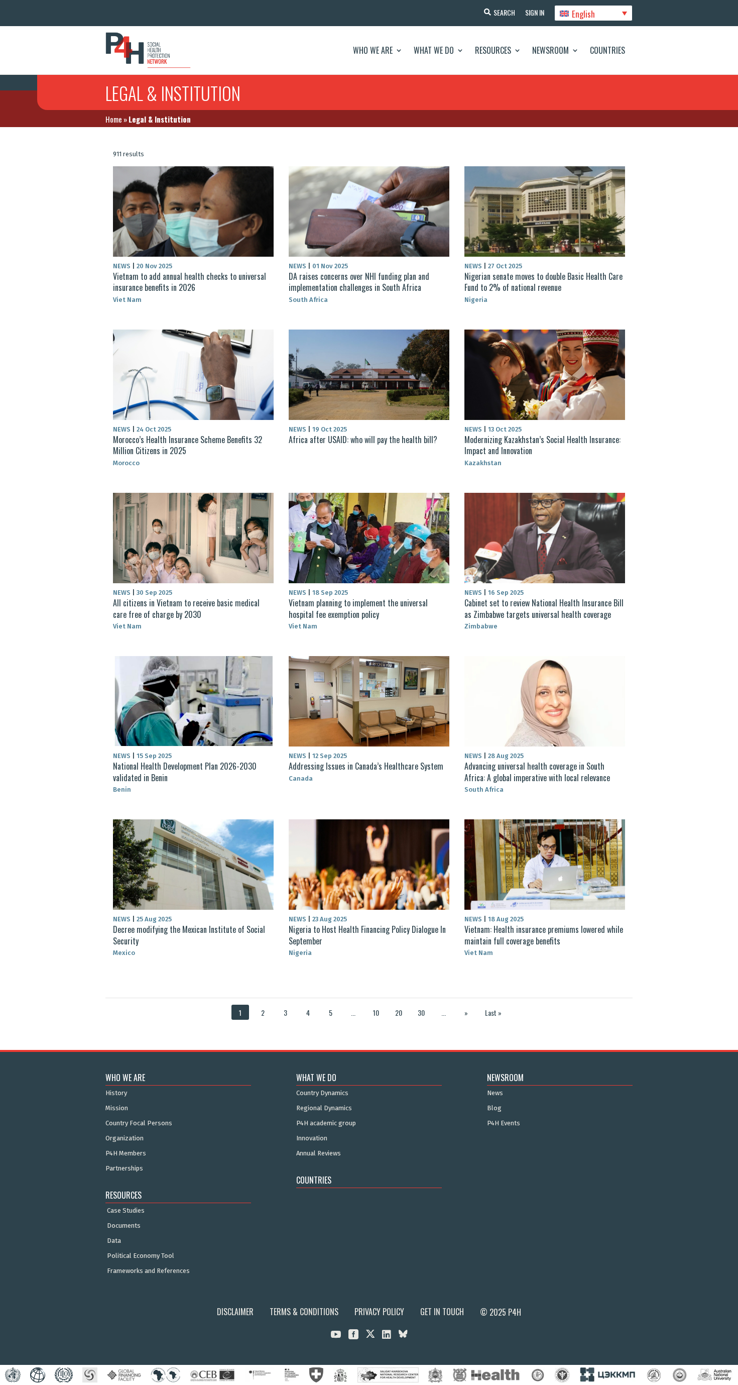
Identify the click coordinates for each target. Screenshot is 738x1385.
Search (504, 12)
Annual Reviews (318, 1153)
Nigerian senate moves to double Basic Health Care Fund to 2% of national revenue (543, 281)
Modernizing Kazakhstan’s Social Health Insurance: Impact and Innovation (542, 445)
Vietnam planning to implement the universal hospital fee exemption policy (358, 608)
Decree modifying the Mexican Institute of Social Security (189, 934)
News (495, 1093)
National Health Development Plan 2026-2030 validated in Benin (185, 771)
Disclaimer (235, 1312)
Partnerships (124, 1168)
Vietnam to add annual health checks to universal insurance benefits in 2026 (189, 281)
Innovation (311, 1138)
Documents (124, 1225)
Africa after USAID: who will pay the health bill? (363, 440)
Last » (493, 1012)
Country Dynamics (322, 1093)
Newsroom (550, 50)
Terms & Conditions (304, 1312)
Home (113, 119)
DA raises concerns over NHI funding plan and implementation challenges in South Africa (359, 281)
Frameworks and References (148, 1270)
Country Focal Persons (138, 1123)
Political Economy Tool (140, 1255)
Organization (124, 1138)
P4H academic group (326, 1123)
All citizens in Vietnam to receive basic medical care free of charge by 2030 (186, 608)
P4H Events (503, 1123)
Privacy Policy (379, 1312)
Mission (116, 1108)
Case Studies (126, 1210)
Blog (494, 1108)
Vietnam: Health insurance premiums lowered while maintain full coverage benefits (543, 934)
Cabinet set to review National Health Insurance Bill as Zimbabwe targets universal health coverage (544, 608)
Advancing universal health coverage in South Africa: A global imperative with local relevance (537, 771)
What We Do (434, 50)
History (116, 1093)
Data (114, 1240)
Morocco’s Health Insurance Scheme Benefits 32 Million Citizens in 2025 (187, 445)
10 (376, 1012)
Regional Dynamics (324, 1108)
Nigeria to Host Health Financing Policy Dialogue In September (367, 934)
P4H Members (125, 1153)
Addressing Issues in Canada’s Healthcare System (366, 766)
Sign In (534, 12)
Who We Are (373, 50)
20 (398, 1012)
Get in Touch (442, 1312)
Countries (607, 50)
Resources (493, 50)
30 (421, 1012)
